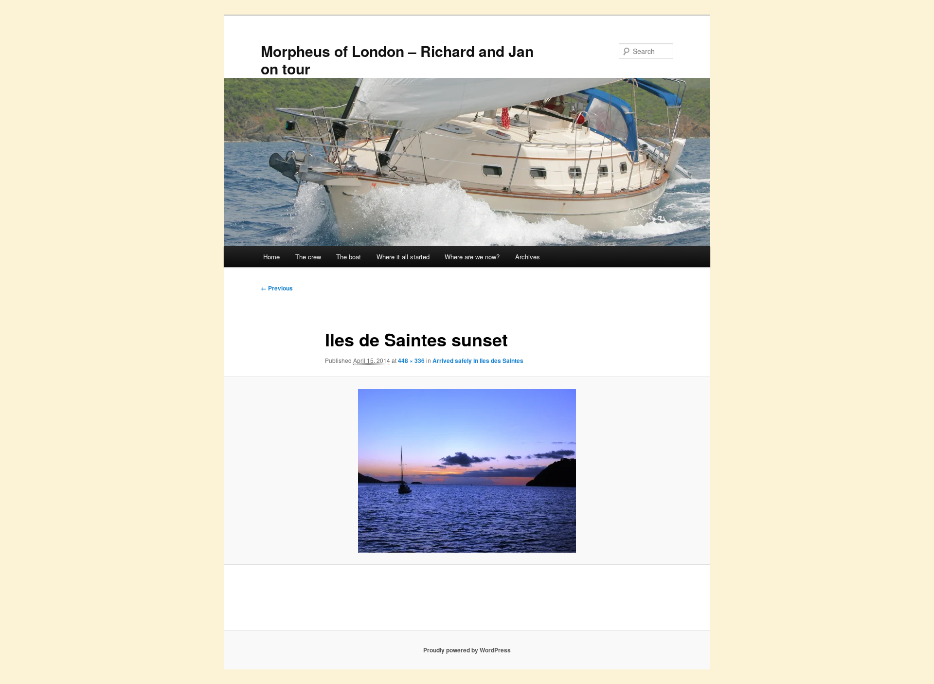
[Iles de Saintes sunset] (467, 471)
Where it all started (403, 256)
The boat (348, 256)
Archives (527, 256)
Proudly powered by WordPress (467, 650)
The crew (308, 256)
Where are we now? (472, 256)
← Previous (277, 288)
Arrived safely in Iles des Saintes (477, 360)
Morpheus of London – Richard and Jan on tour (397, 59)
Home (271, 256)
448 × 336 (411, 360)
